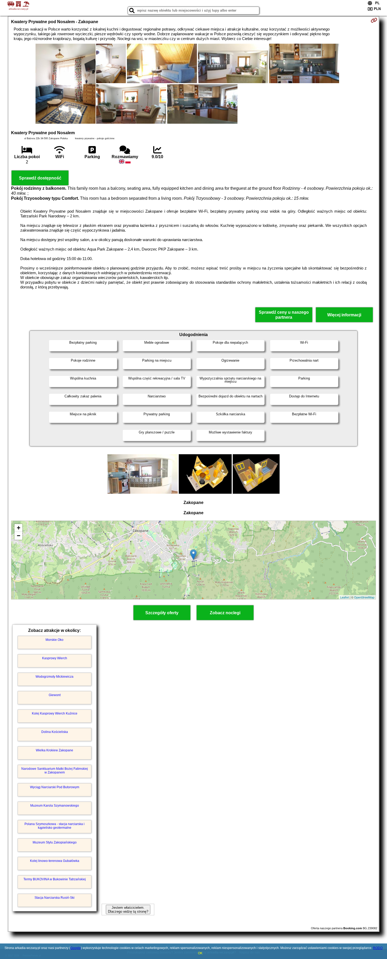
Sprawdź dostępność (40, 178)
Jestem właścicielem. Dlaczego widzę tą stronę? (128, 909)
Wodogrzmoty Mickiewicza (54, 676)
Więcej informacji (344, 315)
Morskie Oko (54, 640)
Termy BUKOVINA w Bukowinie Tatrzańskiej (54, 879)
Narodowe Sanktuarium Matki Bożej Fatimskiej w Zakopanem (54, 770)
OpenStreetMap (364, 597)
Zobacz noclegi (225, 613)
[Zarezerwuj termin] (374, 20)
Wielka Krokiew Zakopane (54, 750)
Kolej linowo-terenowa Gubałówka (54, 861)
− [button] (18, 535)
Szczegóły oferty (161, 613)
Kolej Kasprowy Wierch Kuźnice (54, 713)
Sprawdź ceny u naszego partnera (284, 314)
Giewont (55, 695)
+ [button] (18, 528)
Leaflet (344, 597)
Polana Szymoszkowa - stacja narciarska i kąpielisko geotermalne (54, 826)
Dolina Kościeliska (54, 732)
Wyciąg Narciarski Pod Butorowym (54, 787)
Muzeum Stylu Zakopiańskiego (55, 842)
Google (75, 948)
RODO (378, 948)
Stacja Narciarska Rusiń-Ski (54, 898)
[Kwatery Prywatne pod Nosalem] (66, 84)
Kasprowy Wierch (54, 658)
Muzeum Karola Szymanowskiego (54, 805)
